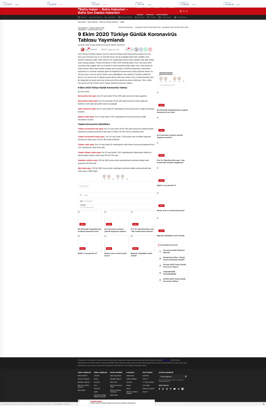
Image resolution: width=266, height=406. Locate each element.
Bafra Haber (81, 390)
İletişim (128, 385)
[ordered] (92, 205)
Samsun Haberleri (83, 379)
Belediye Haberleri (84, 382)
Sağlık (171, 7)
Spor (164, 7)
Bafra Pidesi (114, 395)
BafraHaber (166, 360)
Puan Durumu (181, 17)
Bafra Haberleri (82, 376)
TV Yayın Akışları (148, 382)
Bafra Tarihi (113, 382)
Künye (128, 388)
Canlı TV (145, 379)
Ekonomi (156, 7)
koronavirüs (84, 186)
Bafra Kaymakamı (115, 376)
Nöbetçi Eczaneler (149, 388)
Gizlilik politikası (131, 379)
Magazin (140, 14)
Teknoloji (150, 14)
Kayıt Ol (145, 392)
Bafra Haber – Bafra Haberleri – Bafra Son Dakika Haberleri (98, 22)
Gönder (83, 205)
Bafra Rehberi (162, 14)
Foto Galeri (146, 385)
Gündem (140, 7)
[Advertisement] (172, 57)
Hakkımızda (130, 376)
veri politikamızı (58, 404)
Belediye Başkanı (115, 379)
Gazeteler (146, 376)
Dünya (148, 7)
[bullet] (93, 205)
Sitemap (129, 382)
